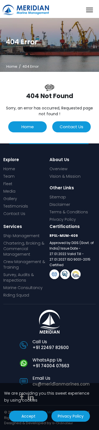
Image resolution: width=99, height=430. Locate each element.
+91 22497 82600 (50, 347)
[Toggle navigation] (89, 9)
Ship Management (21, 235)
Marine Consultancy (23, 287)
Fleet (7, 184)
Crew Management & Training (24, 264)
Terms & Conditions (69, 212)
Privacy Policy (63, 219)
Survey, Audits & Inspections (18, 277)
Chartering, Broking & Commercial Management (23, 248)
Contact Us (71, 127)
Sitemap (58, 197)
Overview (58, 169)
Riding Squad (16, 295)
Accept (28, 416)
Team (9, 176)
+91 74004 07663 (50, 366)
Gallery (10, 198)
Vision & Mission (65, 176)
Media (9, 191)
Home (12, 66)
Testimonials (15, 206)
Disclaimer (60, 204)
